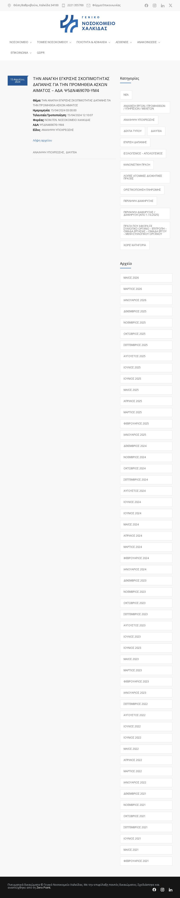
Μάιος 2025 (131, 390)
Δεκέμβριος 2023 (135, 580)
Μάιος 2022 (131, 749)
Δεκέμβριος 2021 (135, 794)
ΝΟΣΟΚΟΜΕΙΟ (19, 42)
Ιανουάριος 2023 (135, 693)
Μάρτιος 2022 (133, 771)
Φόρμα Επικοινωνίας (106, 5)
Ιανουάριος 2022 (135, 782)
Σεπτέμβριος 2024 (136, 479)
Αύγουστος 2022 (135, 715)
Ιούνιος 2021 (132, 838)
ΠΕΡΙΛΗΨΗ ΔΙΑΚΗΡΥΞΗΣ (138, 201)
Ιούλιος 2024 (132, 502)
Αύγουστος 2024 (135, 491)
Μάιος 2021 (131, 850)
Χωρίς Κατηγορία (135, 245)
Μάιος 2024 (131, 524)
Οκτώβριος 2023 (135, 603)
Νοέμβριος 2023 (135, 592)
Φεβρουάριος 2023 (136, 681)
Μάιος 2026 (131, 278)
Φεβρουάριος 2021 (136, 861)
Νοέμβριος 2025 (135, 322)
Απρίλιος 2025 (133, 401)
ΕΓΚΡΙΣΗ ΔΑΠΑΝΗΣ (135, 142)
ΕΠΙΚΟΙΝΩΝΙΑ (19, 53)
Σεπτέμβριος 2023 (136, 614)
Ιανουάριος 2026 (135, 300)
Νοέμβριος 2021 (135, 805)
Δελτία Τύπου (133, 131)
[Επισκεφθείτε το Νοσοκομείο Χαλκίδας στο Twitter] (170, 5)
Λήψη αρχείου (42, 140)
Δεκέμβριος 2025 (135, 311)
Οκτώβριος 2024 (135, 468)
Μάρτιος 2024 (133, 547)
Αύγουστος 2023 (135, 625)
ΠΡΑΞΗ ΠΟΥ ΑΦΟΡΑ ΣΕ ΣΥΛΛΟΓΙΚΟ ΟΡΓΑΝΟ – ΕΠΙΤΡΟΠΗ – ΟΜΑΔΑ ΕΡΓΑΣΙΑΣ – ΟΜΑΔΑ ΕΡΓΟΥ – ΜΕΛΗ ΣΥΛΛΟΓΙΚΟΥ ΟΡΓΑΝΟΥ (145, 230)
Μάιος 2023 (131, 659)
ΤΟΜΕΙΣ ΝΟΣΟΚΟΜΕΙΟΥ (52, 42)
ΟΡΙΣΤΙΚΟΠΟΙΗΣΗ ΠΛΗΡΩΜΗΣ (142, 190)
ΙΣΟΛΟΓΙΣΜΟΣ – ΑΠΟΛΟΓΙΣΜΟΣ (143, 153)
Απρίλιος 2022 (133, 760)
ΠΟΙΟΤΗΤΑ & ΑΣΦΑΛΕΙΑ (92, 42)
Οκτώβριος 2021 (135, 816)
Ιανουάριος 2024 (135, 569)
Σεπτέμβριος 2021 (136, 827)
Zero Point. (43, 887)
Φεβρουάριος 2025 (136, 423)
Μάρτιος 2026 (133, 289)
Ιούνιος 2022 (132, 737)
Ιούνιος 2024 (132, 513)
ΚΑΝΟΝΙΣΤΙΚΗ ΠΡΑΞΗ (137, 164)
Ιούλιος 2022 (132, 726)
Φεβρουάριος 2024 (136, 558)
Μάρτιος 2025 (133, 412)
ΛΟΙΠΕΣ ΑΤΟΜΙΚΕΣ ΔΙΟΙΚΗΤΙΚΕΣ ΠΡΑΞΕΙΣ (143, 177)
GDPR (41, 53)
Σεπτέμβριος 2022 (136, 704)
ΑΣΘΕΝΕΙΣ (122, 42)
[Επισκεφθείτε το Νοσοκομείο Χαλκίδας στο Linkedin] (162, 5)
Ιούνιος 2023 (132, 648)
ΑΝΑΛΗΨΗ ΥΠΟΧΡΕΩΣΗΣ (48, 152)
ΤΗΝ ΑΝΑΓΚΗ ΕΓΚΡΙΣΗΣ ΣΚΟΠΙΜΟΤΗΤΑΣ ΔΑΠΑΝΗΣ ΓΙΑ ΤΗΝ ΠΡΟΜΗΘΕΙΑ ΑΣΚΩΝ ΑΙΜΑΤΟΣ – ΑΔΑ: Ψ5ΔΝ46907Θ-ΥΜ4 (71, 84)
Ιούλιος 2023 (132, 636)
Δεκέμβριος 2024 (135, 446)
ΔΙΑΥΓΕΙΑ (71, 152)
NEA (126, 95)
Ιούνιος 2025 (132, 378)
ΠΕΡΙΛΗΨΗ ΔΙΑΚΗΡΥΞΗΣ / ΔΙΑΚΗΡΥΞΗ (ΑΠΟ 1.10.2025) (141, 213)
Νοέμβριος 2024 (135, 457)
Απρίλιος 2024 (133, 536)
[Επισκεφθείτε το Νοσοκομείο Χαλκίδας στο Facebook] (146, 5)
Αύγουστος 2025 (135, 356)
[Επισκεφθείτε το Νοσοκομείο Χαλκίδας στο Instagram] (155, 5)
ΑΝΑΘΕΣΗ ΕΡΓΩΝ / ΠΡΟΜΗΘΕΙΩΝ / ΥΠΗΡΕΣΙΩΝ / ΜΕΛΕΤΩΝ (144, 107)
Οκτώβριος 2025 (135, 334)
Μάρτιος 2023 (133, 670)
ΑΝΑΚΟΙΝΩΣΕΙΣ (147, 42)
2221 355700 (75, 5)
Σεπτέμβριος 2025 (136, 345)
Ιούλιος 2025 (132, 367)
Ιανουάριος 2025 (135, 435)
